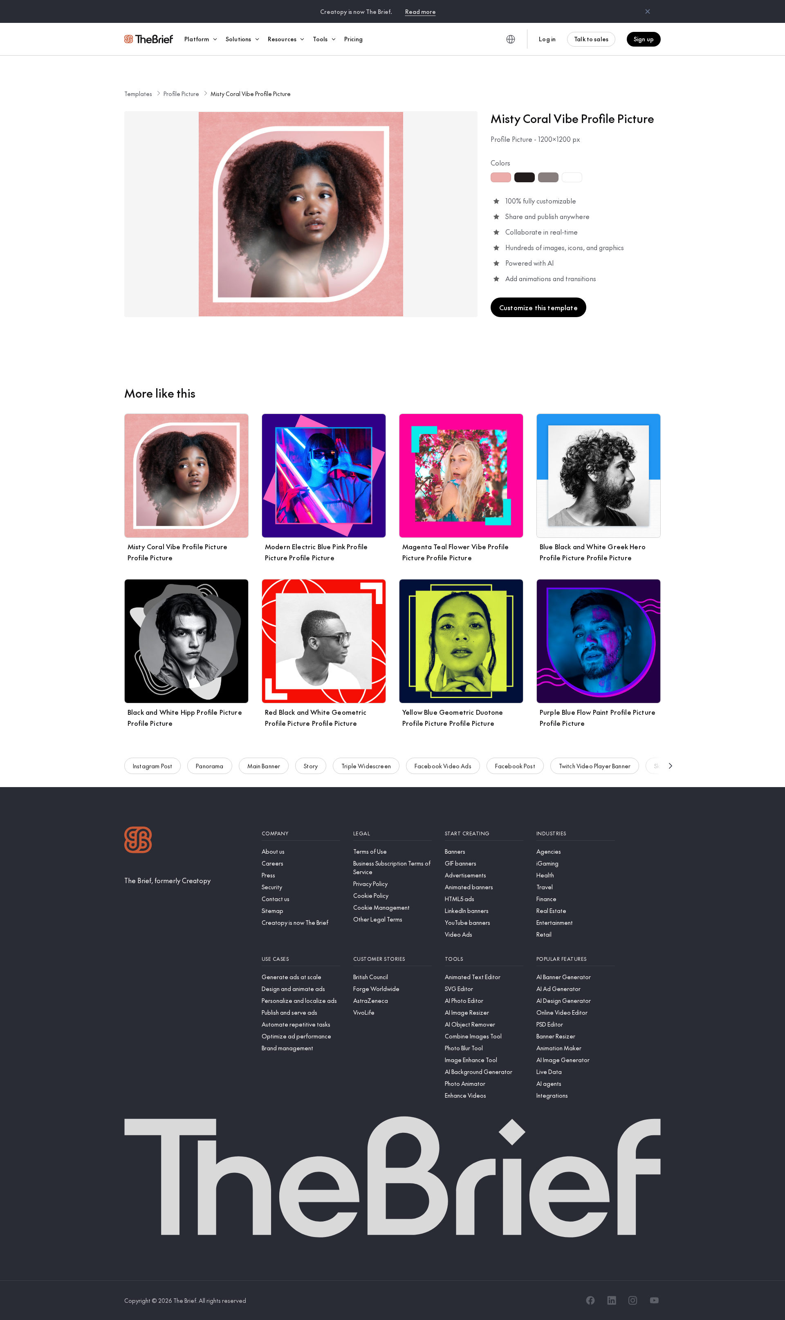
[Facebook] (590, 1300)
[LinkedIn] (611, 1300)
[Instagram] (632, 1300)
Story (311, 766)
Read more (420, 11)
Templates (138, 93)
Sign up (644, 39)
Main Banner (263, 766)
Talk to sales (591, 39)
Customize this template (538, 307)
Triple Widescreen (366, 766)
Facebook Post (515, 766)
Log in (547, 39)
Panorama (209, 766)
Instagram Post (152, 766)
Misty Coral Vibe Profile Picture (251, 93)
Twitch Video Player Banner (594, 766)
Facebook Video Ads (443, 766)
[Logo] (138, 840)
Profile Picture (181, 93)
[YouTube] (654, 1300)
